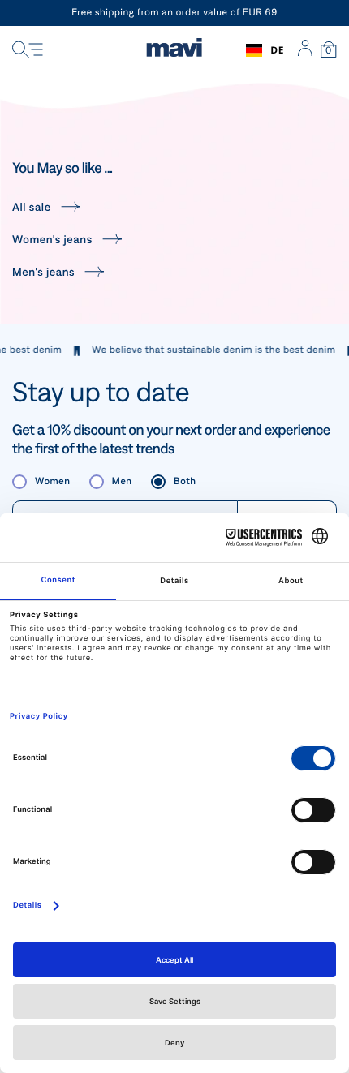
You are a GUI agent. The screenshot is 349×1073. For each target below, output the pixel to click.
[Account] (304, 50)
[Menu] (27, 50)
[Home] (174, 50)
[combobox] (265, 50)
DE (277, 50)
